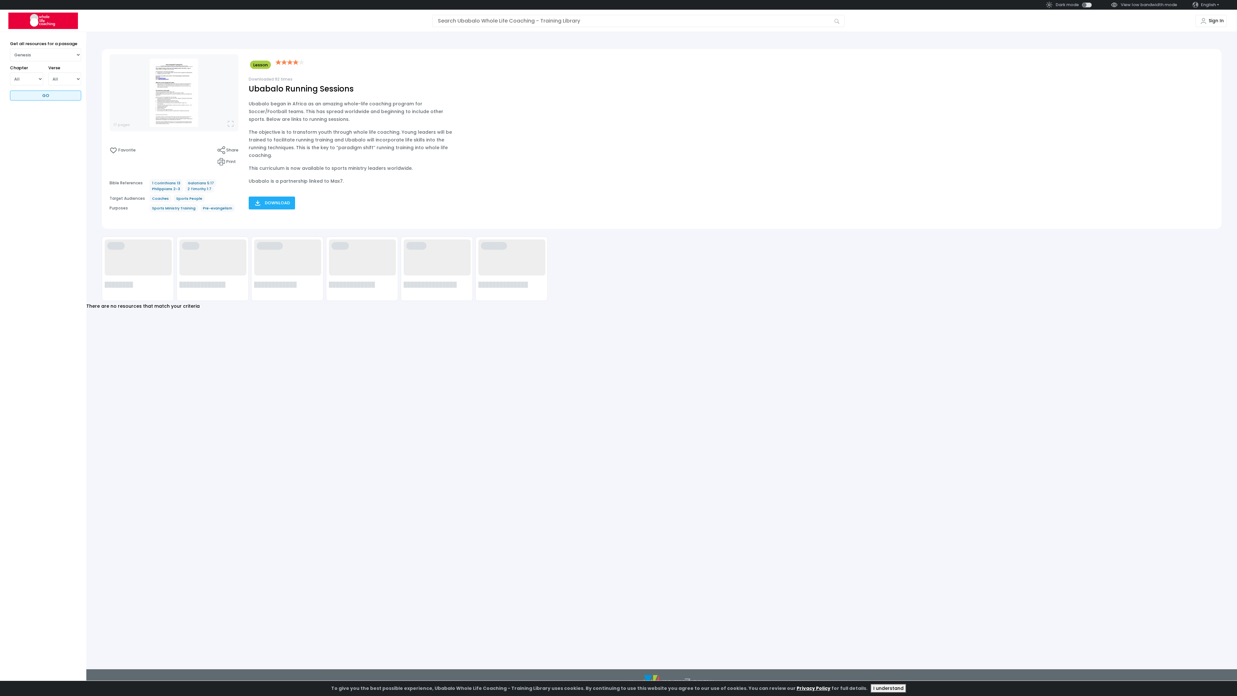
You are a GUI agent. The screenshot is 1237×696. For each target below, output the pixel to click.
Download (277, 203)
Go (45, 95)
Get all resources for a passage (43, 44)
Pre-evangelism (217, 208)
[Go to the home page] (43, 21)
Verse (54, 68)
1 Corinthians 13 (166, 183)
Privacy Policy (813, 688)
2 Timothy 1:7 (199, 188)
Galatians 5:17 (201, 183)
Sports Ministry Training (174, 208)
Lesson (260, 65)
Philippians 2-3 (166, 188)
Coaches (160, 198)
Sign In (1216, 20)
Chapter (19, 68)
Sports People (189, 198)
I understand (888, 688)
